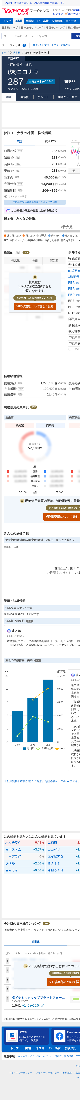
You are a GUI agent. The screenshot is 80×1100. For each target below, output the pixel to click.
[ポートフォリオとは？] (24, 45)
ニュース (71, 20)
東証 (19, 141)
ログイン (58, 13)
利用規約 (67, 1072)
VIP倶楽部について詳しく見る (35, 306)
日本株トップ (10, 27)
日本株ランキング (32, 27)
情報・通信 (24, 64)
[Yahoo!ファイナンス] (26, 9)
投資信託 (57, 20)
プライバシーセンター (47, 1072)
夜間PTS (50, 141)
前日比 (35, 941)
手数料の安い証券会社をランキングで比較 (35, 202)
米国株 (30, 20)
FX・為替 (43, 20)
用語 (20, 150)
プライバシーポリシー (20, 1072)
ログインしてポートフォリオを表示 (51, 45)
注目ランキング (55, 27)
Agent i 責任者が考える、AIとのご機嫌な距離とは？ (35, 3)
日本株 (18, 20)
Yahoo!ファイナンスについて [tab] (33, 1056)
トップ (7, 20)
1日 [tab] (73, 170)
